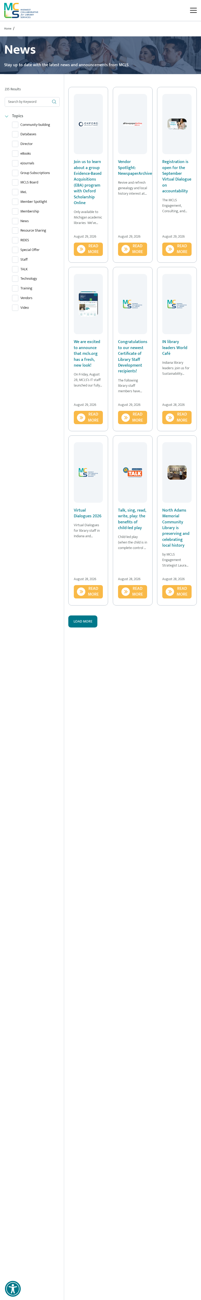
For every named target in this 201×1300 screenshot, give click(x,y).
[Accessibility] (12, 1288)
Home (8, 28)
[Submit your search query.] (54, 102)
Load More (83, 621)
